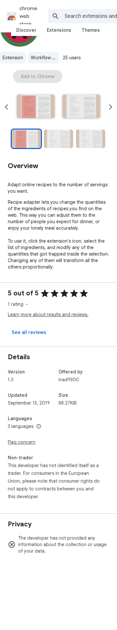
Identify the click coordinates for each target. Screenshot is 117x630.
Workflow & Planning (45, 58)
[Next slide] (110, 106)
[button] (35, 107)
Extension (13, 58)
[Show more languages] (39, 426)
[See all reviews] (29, 332)
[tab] (26, 30)
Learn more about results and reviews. (48, 314)
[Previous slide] (6, 106)
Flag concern (21, 442)
